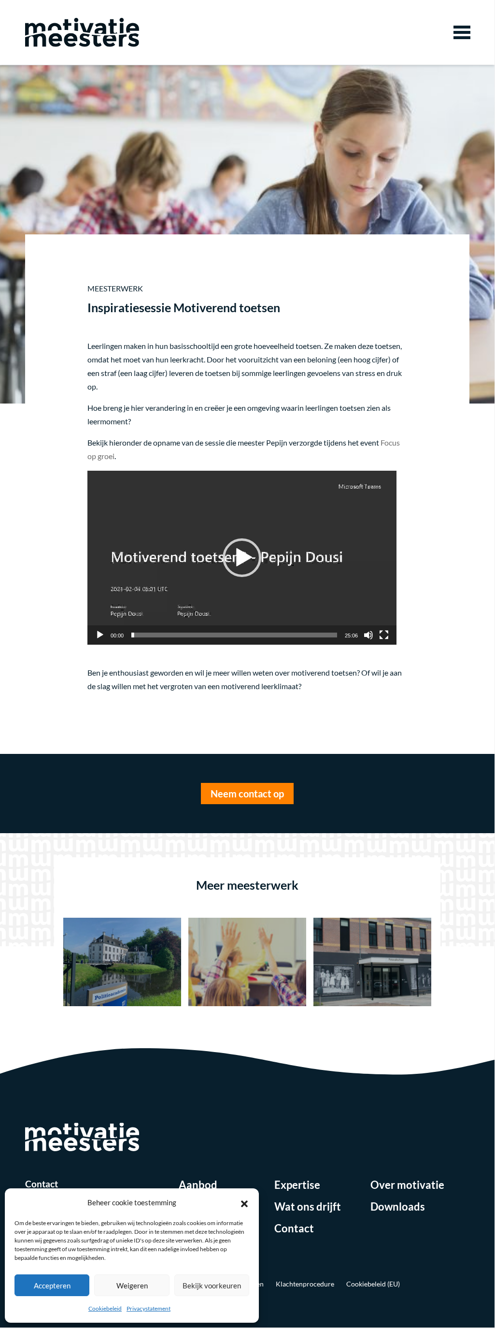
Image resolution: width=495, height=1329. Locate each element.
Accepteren (52, 1285)
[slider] (234, 635)
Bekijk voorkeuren (212, 1285)
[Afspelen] (100, 635)
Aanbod (198, 1184)
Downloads (397, 1206)
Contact (294, 1228)
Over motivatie (407, 1184)
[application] (241, 558)
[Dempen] (368, 635)
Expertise (297, 1184)
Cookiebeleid (105, 1308)
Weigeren (132, 1285)
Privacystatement (148, 1308)
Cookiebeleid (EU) (373, 1284)
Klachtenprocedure (305, 1284)
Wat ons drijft (307, 1206)
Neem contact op (247, 793)
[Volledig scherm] (384, 635)
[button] (244, 1202)
